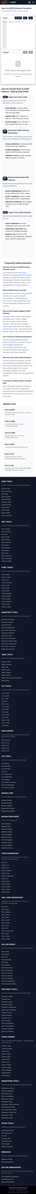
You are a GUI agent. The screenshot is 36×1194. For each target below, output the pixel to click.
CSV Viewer (5, 725)
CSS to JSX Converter (8, 788)
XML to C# (5, 907)
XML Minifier (6, 540)
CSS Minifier (5, 763)
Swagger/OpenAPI (13, 345)
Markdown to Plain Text (9, 1112)
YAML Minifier (6, 675)
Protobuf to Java (7, 1012)
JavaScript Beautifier (8, 627)
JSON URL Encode (7, 968)
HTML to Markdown (8, 1091)
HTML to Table (6, 577)
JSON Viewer (6, 507)
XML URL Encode (7, 973)
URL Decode (5, 954)
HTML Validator (6, 601)
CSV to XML (5, 698)
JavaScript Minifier (7, 622)
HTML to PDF (6, 585)
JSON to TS (5, 879)
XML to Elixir (5, 925)
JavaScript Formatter (8, 619)
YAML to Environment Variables (12, 678)
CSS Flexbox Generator (9, 782)
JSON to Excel (6, 740)
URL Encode (5, 951)
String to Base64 (7, 845)
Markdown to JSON (8, 1099)
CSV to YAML (5, 707)
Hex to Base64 (6, 824)
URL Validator (6, 965)
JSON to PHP (5, 892)
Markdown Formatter (8, 1107)
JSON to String (6, 505)
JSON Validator (6, 499)
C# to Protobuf (6, 1021)
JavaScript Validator (8, 633)
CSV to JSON (5, 696)
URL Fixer (4, 957)
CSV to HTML (6, 723)
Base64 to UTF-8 (7, 842)
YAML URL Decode (7, 978)
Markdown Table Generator (10, 1104)
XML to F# (5, 928)
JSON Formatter (7, 491)
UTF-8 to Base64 (7, 840)
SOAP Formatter (7, 561)
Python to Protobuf (8, 1031)
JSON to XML (6, 510)
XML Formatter (6, 532)
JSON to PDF (5, 748)
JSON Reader (6, 1144)
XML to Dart (5, 933)
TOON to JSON (6, 1057)
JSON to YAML (6, 513)
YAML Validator (6, 672)
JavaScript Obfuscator (8, 638)
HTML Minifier (6, 599)
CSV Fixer (4, 701)
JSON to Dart (6, 881)
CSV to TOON (6, 1059)
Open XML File (6, 542)
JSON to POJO (6, 884)
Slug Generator (6, 960)
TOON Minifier (6, 1073)
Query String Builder (8, 981)
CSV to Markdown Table (9, 1110)
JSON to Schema (7, 515)
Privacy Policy (11, 1192)
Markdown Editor (7, 1102)
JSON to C (5, 862)
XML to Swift (5, 920)
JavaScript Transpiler (8, 649)
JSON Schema (27, 275)
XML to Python (6, 912)
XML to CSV (5, 704)
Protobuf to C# (6, 1018)
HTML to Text (6, 604)
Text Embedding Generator (10, 1176)
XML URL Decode (7, 976)
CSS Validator (6, 779)
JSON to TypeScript (8, 876)
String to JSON (6, 497)
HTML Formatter (7, 583)
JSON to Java (5, 873)
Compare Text (6, 1138)
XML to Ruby (6, 915)
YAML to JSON (6, 670)
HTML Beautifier (7, 593)
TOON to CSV (6, 1062)
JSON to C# (5, 868)
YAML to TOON (6, 1065)
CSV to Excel (5, 715)
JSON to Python (6, 870)
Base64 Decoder (7, 803)
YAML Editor (5, 680)
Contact (26, 1192)
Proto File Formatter (8, 1026)
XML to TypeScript (7, 931)
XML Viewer (5, 545)
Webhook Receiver (7, 1162)
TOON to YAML (6, 1067)
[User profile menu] (29, 2)
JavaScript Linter (7, 636)
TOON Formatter (7, 1049)
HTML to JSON (6, 596)
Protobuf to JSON (7, 1002)
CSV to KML (5, 709)
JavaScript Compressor (9, 630)
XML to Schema (6, 556)
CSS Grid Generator (8, 785)
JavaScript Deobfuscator (9, 641)
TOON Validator (7, 1070)
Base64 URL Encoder (8, 808)
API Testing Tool (7, 1133)
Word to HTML (6, 607)
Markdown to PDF (7, 1115)
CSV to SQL (5, 712)
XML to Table (6, 529)
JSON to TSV (5, 745)
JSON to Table (6, 489)
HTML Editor (5, 591)
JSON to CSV (5, 743)
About (17, 1192)
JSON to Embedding (8, 1182)
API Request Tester (8, 1130)
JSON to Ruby (6, 889)
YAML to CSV (5, 720)
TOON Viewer (6, 1075)
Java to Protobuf (7, 1015)
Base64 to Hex (6, 826)
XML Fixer (5, 534)
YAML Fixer (5, 667)
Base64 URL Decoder (8, 811)
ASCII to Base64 (7, 834)
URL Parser (5, 962)
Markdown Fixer (7, 1093)
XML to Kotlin (6, 939)
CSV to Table (5, 693)
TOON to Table (6, 1046)
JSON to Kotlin (6, 887)
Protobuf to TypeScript (9, 1007)
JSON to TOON (6, 1054)
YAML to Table (6, 662)
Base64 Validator (7, 806)
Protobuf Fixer (6, 999)
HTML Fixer (5, 580)
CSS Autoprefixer (7, 777)
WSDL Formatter (7, 558)
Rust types (6, 316)
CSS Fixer (4, 771)
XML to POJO (6, 936)
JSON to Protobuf (7, 1004)
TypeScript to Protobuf (9, 1010)
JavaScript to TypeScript (9, 644)
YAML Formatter (7, 664)
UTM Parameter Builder (9, 984)
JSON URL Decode (7, 970)
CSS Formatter (6, 769)
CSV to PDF (5, 717)
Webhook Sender (7, 1159)
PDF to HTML (6, 588)
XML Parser (5, 553)
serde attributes (8, 363)
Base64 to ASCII (7, 837)
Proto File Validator (8, 1023)
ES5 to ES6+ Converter (9, 646)
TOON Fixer (5, 1051)
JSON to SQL (5, 751)
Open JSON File (6, 1141)
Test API (4, 1136)
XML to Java (5, 909)
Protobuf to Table (7, 996)
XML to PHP (5, 917)
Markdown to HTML (8, 1088)
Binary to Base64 (7, 829)
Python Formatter (7, 1146)
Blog (22, 1192)
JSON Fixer (5, 494)
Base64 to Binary (7, 832)
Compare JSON (6, 502)
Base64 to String (7, 848)
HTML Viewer (6, 575)
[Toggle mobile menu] (33, 2)
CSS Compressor (7, 774)
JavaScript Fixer (6, 625)
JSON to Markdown (8, 1096)
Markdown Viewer (7, 1118)
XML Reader (5, 550)
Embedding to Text (8, 1179)
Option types (7, 326)
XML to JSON (6, 537)
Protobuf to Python (8, 1029)
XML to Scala (6, 923)
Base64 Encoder (7, 800)
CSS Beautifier (6, 766)
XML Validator (6, 548)
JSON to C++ (5, 865)
